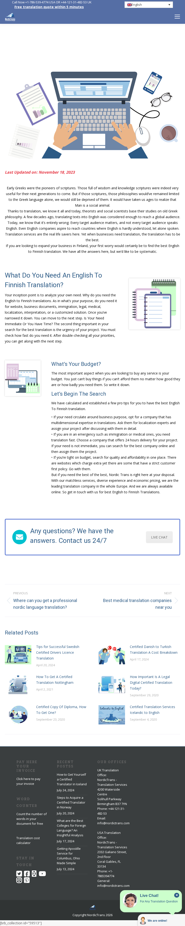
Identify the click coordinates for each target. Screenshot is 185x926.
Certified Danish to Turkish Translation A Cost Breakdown (154, 649)
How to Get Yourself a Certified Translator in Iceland (72, 779)
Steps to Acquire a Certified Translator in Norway (71, 802)
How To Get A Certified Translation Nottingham (54, 679)
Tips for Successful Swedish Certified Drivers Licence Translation (57, 652)
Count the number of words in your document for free (31, 819)
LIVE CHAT (159, 537)
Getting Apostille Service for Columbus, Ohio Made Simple (69, 855)
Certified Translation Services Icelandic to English (152, 709)
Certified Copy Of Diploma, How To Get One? (61, 709)
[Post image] (18, 654)
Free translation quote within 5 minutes (49, 7)
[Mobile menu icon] (177, 16)
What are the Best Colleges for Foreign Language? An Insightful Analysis (71, 827)
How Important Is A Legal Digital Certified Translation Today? (151, 682)
